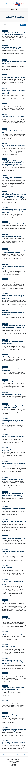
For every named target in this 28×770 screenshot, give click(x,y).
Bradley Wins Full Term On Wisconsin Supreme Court (14, 131)
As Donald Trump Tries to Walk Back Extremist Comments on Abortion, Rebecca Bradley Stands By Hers (14, 210)
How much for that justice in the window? (13, 224)
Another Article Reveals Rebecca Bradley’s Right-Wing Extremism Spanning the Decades (13, 633)
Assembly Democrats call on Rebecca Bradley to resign (13, 552)
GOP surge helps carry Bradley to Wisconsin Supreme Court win (13, 117)
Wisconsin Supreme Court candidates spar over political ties (14, 522)
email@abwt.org (14, 764)
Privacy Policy (14, 767)
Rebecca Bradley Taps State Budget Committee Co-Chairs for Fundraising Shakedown (14, 730)
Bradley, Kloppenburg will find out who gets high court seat (13, 145)
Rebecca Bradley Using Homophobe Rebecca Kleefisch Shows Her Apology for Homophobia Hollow (13, 465)
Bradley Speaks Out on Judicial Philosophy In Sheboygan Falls (13, 743)
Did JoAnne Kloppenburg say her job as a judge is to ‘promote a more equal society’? (14, 251)
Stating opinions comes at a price (10, 646)
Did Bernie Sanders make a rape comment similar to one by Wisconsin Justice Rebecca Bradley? (13, 583)
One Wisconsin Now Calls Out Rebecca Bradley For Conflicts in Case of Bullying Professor (14, 33)
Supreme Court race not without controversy (13, 436)
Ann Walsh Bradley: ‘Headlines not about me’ (13, 381)
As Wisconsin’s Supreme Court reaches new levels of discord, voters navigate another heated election (13, 296)
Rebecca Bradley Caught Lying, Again (11, 394)
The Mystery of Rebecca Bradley (10, 702)
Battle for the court (7, 567)
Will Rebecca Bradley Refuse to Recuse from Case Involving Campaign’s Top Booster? (13, 48)
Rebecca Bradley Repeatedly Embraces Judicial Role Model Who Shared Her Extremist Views (14, 537)
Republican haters (6, 601)
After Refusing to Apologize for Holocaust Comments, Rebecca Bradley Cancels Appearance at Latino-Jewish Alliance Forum (13, 495)
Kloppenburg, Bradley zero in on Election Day (13, 356)
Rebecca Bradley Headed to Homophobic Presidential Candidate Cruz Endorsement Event (12, 421)
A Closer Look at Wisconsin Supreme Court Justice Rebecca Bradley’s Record (13, 688)
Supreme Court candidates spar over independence (11, 715)
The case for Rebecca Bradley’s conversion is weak (13, 619)
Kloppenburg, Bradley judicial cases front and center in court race (13, 509)
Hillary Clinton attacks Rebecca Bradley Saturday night (12, 178)
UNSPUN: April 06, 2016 (8, 105)
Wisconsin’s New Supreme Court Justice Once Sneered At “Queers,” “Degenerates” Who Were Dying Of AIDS (14, 92)
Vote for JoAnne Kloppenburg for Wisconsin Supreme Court (13, 313)
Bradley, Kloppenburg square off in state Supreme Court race (12, 342)
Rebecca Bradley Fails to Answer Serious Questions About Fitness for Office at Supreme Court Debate (14, 662)
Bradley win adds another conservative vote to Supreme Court (14, 62)
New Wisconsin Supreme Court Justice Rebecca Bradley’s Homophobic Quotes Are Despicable (14, 76)
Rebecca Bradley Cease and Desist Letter (12, 236)
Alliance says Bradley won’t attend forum (12, 479)
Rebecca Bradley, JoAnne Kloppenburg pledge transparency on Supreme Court (13, 406)
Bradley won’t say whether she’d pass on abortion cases (12, 449)
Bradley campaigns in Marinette (10, 281)
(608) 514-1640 (14, 765)
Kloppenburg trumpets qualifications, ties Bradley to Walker (13, 369)
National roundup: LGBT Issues (10, 675)
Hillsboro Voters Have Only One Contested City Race (14, 267)
